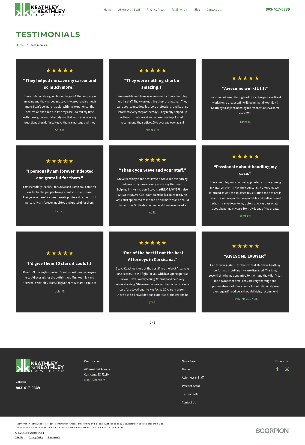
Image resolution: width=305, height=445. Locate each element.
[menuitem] (19, 437)
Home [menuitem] (108, 9)
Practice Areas (191, 386)
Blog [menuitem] (197, 9)
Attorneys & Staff (193, 377)
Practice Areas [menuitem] (156, 9)
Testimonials (190, 394)
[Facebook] (277, 369)
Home (186, 369)
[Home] (40, 9)
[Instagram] (287, 369)
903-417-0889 (278, 9)
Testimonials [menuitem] (179, 9)
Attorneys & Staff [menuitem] (129, 9)
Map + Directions (94, 380)
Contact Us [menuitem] (214, 9)
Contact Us (189, 402)
